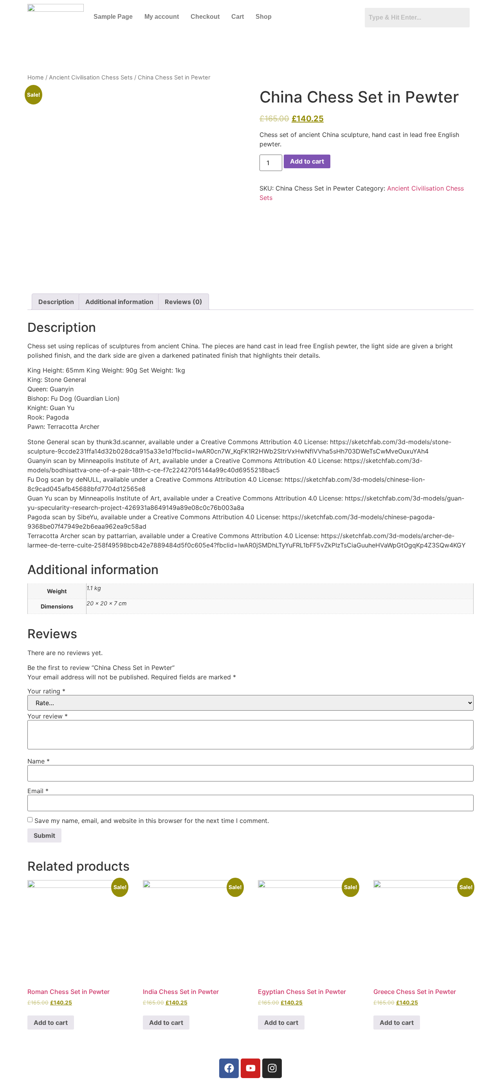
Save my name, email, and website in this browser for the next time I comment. (151, 820)
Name (38, 761)
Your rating (46, 691)
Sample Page (113, 16)
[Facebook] (229, 1068)
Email (38, 791)
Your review (47, 716)
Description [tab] (56, 302)
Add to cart (307, 161)
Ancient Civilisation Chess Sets (91, 77)
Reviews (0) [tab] (183, 302)
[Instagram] (272, 1068)
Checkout (205, 16)
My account (161, 16)
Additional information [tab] (119, 302)
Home (35, 77)
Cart (237, 16)
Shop (264, 16)
